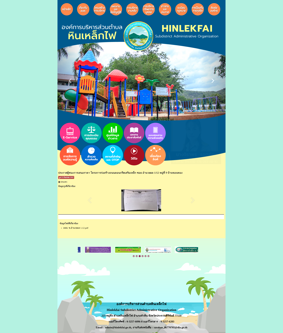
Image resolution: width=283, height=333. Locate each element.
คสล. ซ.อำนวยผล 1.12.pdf (75, 228)
